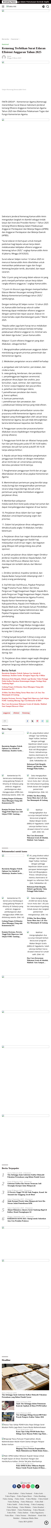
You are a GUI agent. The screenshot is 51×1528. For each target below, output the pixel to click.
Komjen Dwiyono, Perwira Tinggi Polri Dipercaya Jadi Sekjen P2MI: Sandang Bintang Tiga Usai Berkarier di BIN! (25, 699)
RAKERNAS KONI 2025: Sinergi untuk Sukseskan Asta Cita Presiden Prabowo (26, 1220)
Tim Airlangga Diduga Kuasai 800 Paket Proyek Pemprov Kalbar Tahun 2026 (31, 1416)
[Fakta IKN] (11, 6)
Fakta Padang (12, 1507)
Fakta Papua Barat (24, 1496)
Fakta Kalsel (43, 1499)
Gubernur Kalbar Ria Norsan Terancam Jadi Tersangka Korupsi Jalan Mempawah (24, 1185)
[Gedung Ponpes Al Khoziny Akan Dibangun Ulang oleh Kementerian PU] (13, 785)
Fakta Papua (10, 1496)
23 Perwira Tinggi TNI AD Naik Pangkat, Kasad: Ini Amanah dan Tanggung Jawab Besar (27, 1193)
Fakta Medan (31, 1499)
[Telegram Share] (42, 721)
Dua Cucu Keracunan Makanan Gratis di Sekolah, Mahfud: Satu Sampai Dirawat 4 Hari (24, 705)
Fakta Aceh (38, 1493)
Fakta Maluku (25, 1507)
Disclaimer (32, 1515)
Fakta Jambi (12, 1504)
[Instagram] (24, 1486)
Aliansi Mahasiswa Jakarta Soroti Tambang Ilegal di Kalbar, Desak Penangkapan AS (27, 1211)
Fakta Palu (11, 1513)
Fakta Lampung (37, 1504)
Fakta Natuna (21, 1515)
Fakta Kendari (38, 1507)
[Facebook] (14, 1486)
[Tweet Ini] (32, 721)
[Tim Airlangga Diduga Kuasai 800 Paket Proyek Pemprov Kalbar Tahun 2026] (8, 1416)
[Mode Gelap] (43, 7)
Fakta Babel (11, 1510)
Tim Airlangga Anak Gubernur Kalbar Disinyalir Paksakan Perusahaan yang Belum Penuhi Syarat (26, 1176)
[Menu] (3, 6)
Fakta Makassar (27, 1502)
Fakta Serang (24, 1504)
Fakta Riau (9, 1515)
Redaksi (16, 1518)
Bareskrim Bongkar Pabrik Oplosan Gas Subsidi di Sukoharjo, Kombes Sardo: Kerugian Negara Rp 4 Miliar (23, 674)
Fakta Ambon (23, 1513)
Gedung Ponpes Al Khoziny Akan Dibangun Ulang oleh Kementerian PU (22, 688)
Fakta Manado (38, 1510)
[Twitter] (19, 1486)
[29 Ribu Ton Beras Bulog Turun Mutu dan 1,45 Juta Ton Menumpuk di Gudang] (38, 784)
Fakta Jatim (19, 1499)
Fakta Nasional (26, 1493)
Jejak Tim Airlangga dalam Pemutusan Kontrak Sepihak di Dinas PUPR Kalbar (31, 1405)
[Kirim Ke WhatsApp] (47, 721)
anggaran (6, 713)
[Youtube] (28, 1486)
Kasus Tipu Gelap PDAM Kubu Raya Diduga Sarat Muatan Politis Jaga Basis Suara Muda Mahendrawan (31, 1433)
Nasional (5, 44)
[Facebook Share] (27, 721)
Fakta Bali (39, 1502)
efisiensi (16, 713)
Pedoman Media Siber (29, 1518)
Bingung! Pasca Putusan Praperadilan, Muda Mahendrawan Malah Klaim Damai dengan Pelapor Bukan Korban (32, 1450)
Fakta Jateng (8, 1499)
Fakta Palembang (24, 1510)
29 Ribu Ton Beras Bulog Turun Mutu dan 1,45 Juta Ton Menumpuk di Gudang (23, 694)
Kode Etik (42, 1515)
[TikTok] (37, 1487)
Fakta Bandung (40, 1496)
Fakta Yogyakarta (37, 1513)
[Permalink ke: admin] (4, 57)
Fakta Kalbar (13, 1493)
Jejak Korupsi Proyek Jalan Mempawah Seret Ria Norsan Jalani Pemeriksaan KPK (26, 1202)
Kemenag (25, 713)
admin (9, 56)
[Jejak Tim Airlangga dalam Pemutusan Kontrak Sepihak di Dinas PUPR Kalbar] (8, 1405)
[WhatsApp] (33, 1486)
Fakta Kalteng (13, 1502)
